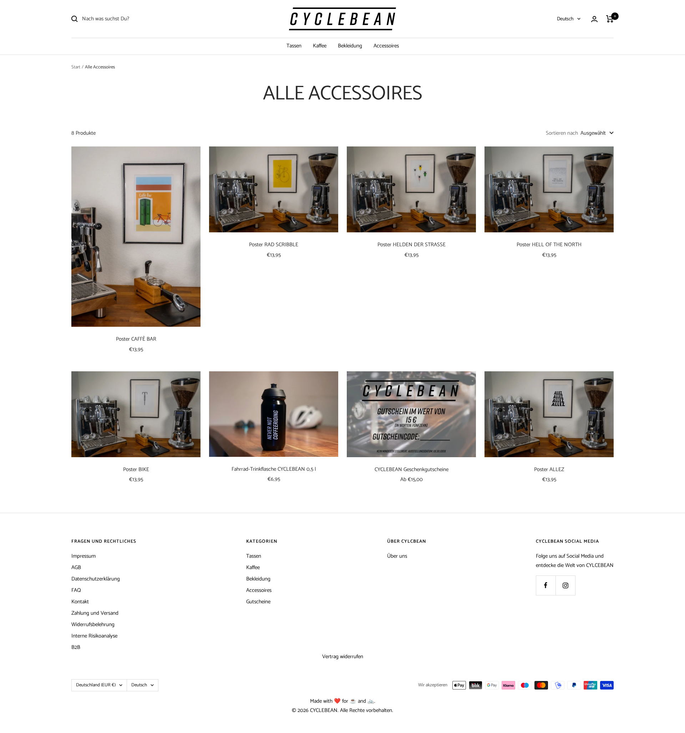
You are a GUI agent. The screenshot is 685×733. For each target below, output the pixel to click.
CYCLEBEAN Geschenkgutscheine (411, 470)
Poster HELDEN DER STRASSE (411, 245)
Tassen (293, 45)
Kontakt (80, 601)
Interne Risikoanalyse (94, 635)
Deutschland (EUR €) (96, 685)
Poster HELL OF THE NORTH (549, 245)
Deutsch (565, 19)
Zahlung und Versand (94, 613)
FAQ (76, 590)
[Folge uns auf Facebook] (545, 585)
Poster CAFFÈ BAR (136, 339)
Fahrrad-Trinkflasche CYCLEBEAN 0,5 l (274, 469)
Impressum (83, 556)
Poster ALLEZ (549, 470)
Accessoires (386, 45)
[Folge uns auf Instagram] (565, 585)
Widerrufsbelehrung (93, 624)
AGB (76, 567)
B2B (75, 647)
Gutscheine (258, 601)
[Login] (594, 19)
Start (75, 67)
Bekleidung (350, 45)
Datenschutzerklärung (95, 578)
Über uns (397, 556)
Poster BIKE (136, 470)
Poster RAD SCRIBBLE (273, 245)
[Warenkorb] (610, 18)
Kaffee (319, 45)
